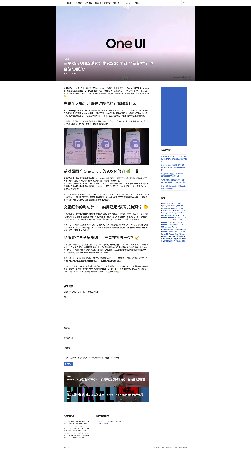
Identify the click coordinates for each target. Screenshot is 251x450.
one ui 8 (173, 232)
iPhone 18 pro (167, 225)
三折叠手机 (179, 236)
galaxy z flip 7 (167, 210)
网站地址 (67, 348)
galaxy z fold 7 (179, 210)
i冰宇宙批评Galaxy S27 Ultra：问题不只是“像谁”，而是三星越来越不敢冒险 (174, 159)
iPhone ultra (166, 227)
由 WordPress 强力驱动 (161, 447)
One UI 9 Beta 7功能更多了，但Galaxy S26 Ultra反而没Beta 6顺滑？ (173, 167)
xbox (172, 236)
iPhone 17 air (179, 220)
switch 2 (165, 236)
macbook (165, 229)
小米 (179, 239)
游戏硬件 (98, 3)
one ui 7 (165, 232)
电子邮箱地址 (69, 338)
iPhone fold (178, 225)
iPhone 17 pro (167, 222)
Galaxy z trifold (171, 215)
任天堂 (166, 239)
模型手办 (116, 3)
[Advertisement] (174, 116)
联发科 (172, 241)
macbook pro (176, 229)
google (181, 215)
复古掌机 (173, 239)
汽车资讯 (88, 3)
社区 (137, 3)
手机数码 (79, 3)
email (106, 423)
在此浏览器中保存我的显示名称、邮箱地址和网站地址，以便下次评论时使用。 (92, 358)
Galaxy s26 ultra (178, 208)
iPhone (164, 217)
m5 (178, 227)
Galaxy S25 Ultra (178, 206)
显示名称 (67, 328)
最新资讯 (70, 3)
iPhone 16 (172, 217)
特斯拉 (166, 241)
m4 (174, 227)
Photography (127, 3)
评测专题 (107, 3)
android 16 (166, 203)
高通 (183, 241)
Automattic (183, 447)
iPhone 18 (178, 222)
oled (184, 229)
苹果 (178, 241)
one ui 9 (165, 234)
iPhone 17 (169, 220)
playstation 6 (175, 234)
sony (183, 234)
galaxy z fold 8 (167, 213)
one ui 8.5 (181, 232)
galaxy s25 (166, 206)
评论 (66, 297)
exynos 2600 (177, 203)
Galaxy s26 (166, 208)
